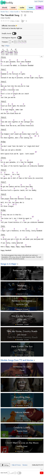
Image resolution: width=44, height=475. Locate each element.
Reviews (25, 465)
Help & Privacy (16, 465)
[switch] (14, 33)
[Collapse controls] (41, 470)
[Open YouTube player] (41, 473)
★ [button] (1, 20)
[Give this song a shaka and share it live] (22, 20)
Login (35, 1)
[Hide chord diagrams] (41, 57)
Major (7, 46)
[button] (21, 15)
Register (41, 1)
